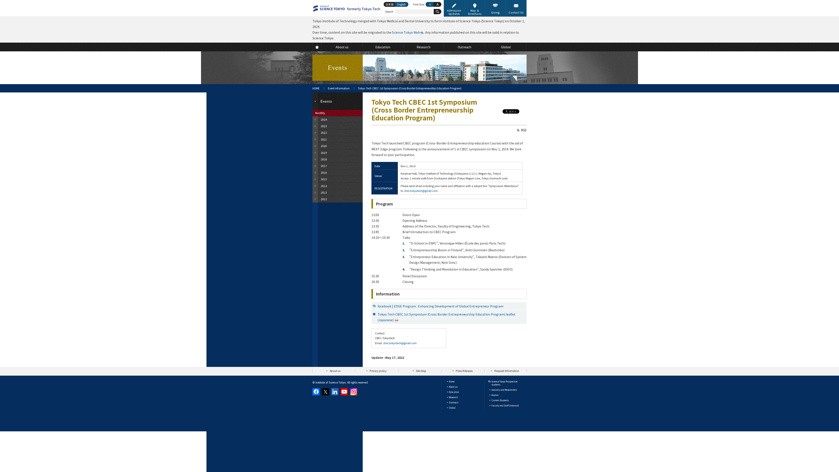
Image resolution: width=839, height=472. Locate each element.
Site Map (421, 371)
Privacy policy (378, 371)
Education (454, 392)
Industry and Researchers (504, 389)
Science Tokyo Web (406, 32)
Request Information (506, 371)
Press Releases (464, 371)
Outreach (453, 402)
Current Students (500, 400)
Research (453, 397)
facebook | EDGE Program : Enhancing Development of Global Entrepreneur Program (440, 306)
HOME (316, 88)
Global (452, 407)
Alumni (495, 395)
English (401, 4)
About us (335, 371)
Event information (339, 88)
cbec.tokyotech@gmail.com (421, 191)
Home (451, 381)
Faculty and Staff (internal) (505, 405)
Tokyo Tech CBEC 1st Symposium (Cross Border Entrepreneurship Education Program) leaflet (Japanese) (446, 317)
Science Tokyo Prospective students (504, 383)
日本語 (389, 4)
